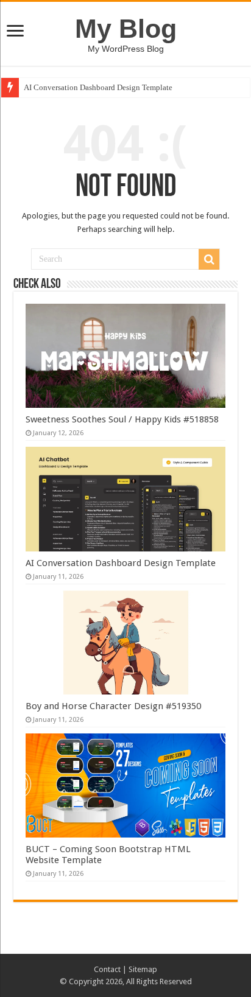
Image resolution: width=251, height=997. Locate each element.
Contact (107, 969)
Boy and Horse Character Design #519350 (113, 706)
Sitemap (143, 969)
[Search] (209, 259)
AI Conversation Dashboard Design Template (98, 87)
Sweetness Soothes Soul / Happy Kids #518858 (122, 419)
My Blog (126, 28)
